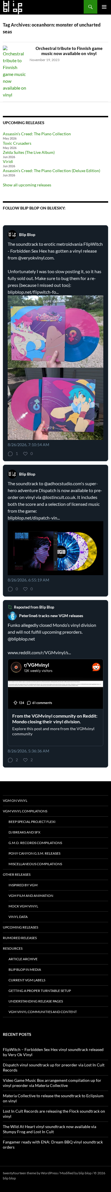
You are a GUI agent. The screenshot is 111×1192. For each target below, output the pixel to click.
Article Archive (23, 959)
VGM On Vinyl (15, 800)
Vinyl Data (18, 917)
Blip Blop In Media (25, 969)
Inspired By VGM (23, 885)
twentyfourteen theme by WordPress (30, 1173)
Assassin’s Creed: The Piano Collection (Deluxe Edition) (51, 170)
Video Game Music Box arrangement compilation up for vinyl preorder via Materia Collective (52, 1083)
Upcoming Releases (20, 927)
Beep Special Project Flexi (32, 822)
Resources (12, 948)
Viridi (8, 161)
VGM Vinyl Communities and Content (43, 1012)
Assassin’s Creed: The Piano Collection (37, 133)
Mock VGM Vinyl (23, 906)
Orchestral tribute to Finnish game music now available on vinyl (69, 51)
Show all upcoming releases (27, 184)
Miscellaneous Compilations (35, 864)
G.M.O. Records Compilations (35, 843)
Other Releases (16, 874)
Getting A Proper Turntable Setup (40, 990)
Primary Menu (104, 7)
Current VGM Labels (27, 980)
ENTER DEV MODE (31, 1178)
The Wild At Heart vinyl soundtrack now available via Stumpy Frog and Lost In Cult (49, 1129)
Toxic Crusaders (17, 143)
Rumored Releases (20, 938)
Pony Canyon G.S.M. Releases (34, 853)
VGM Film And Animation (31, 895)
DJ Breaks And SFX (24, 832)
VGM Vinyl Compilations (25, 811)
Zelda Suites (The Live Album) (29, 152)
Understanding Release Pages (36, 1001)
